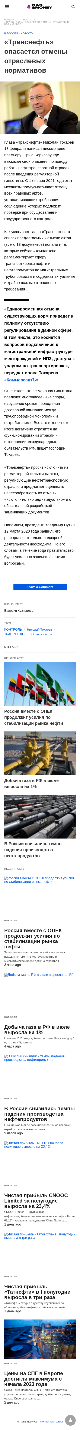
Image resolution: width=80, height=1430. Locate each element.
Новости (29, 19)
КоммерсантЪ (21, 380)
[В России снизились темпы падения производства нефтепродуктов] (40, 817)
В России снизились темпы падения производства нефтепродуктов (33, 849)
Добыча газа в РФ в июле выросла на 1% (37, 1029)
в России (11, 33)
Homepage (11, 19)
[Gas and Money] (39, 6)
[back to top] (70, 1420)
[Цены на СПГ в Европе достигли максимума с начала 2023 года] (40, 1339)
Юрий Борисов (41, 634)
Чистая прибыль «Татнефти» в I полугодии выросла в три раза (37, 1292)
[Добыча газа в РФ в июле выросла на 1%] (40, 753)
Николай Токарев (39, 629)
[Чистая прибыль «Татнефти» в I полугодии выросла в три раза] (40, 1252)
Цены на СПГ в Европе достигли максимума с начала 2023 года (33, 1378)
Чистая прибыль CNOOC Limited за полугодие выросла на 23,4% (36, 1200)
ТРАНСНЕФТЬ (15, 634)
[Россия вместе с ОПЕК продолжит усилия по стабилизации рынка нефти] (40, 684)
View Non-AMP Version (51, 1421)
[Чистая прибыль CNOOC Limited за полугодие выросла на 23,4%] (40, 1161)
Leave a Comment (40, 587)
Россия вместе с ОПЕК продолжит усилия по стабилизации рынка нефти (34, 717)
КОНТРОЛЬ (13, 629)
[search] (73, 6)
